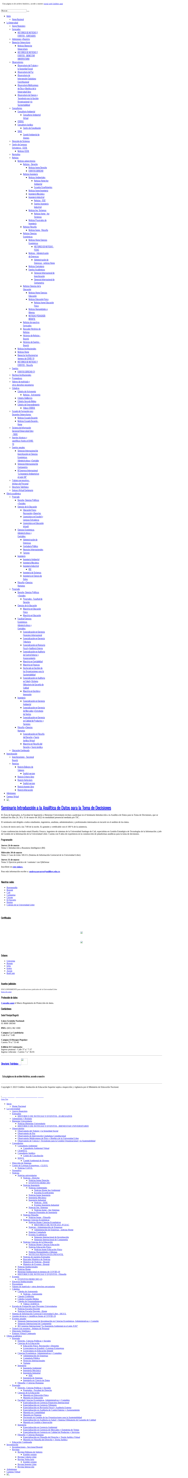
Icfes (9, 966)
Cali (8, 892)
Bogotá (10, 890)
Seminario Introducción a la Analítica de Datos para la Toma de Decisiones (56, 807)
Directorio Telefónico (11, 1063)
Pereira (10, 902)
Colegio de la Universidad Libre (21, 905)
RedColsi (11, 973)
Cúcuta (10, 897)
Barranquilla (12, 887)
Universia (11, 961)
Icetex (9, 968)
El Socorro (11, 900)
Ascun (9, 971)
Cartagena (11, 895)
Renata (10, 963)
